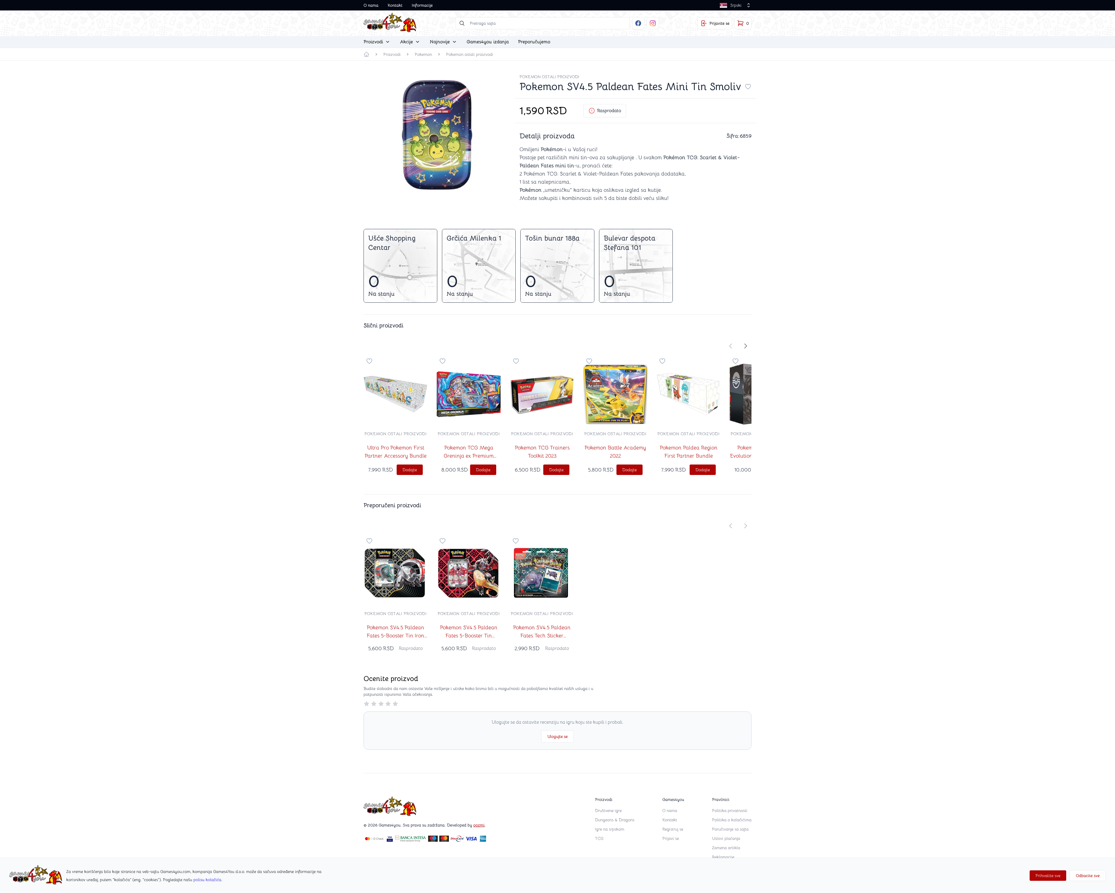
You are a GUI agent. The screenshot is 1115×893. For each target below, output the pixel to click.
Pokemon (423, 54)
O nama (371, 5)
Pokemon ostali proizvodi (469, 54)
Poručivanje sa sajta (730, 829)
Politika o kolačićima (731, 819)
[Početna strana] (366, 54)
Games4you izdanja (488, 42)
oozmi (479, 825)
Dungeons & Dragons (614, 819)
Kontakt (395, 5)
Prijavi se (670, 838)
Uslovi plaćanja (726, 838)
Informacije (422, 5)
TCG (599, 838)
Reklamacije (723, 857)
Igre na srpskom (609, 829)
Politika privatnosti (729, 810)
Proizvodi (392, 54)
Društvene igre (608, 810)
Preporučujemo (534, 42)
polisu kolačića (207, 879)
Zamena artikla (726, 847)
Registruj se (672, 829)
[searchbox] (543, 23)
